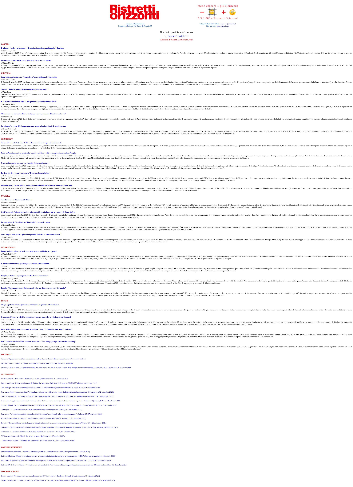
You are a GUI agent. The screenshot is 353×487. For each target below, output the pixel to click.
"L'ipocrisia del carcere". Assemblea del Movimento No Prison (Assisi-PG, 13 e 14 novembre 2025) (37, 441)
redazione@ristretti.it (228, 24)
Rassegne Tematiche (176, 36)
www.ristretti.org (222, 26)
